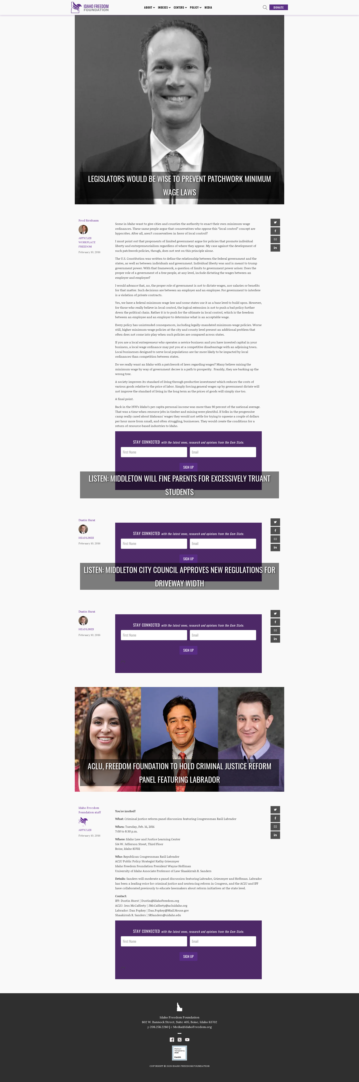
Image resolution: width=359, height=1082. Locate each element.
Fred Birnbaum (89, 220)
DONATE (279, 7)
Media (208, 7)
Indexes (163, 7)
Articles (85, 238)
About (148, 7)
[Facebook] (275, 231)
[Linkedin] (275, 248)
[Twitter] (275, 222)
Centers (179, 7)
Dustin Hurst (87, 520)
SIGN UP (188, 467)
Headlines (86, 538)
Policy (194, 7)
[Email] (275, 239)
